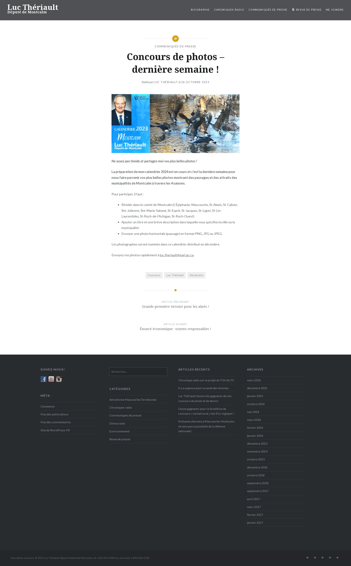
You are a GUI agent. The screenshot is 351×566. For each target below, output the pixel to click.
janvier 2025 (255, 396)
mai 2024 (253, 412)
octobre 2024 (256, 404)
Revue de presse (119, 439)
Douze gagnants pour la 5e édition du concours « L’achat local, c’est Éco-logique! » (206, 411)
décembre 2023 (257, 443)
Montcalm (196, 275)
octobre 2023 (256, 459)
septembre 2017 (258, 491)
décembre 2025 (257, 388)
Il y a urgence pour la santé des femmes (203, 388)
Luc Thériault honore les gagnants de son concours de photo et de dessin (204, 398)
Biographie (200, 9)
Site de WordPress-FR (55, 430)
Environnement (119, 431)
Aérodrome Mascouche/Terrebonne (132, 399)
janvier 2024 (255, 435)
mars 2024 (254, 419)
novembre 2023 (257, 451)
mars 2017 (254, 507)
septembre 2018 (258, 483)
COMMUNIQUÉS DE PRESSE (268, 9)
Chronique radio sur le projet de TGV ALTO (206, 380)
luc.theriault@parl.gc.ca (177, 255)
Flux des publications (54, 414)
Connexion (48, 406)
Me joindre (335, 9)
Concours (154, 275)
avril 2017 (253, 499)
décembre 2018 (257, 467)
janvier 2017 (255, 522)
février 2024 (255, 427)
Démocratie (117, 423)
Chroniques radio (229, 9)
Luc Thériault (32, 7)
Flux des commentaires (56, 422)
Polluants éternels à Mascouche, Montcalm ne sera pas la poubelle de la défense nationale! (206, 426)
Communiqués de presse (175, 46)
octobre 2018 (256, 475)
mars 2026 (254, 380)
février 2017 (255, 514)
